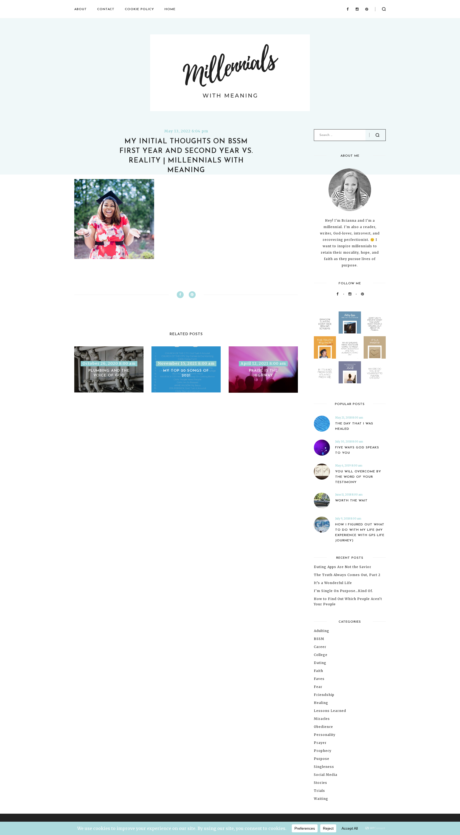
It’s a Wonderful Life (333, 583)
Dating (320, 663)
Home (170, 9)
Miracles (322, 719)
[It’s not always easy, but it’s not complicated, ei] (325, 372)
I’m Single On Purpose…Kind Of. (343, 591)
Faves (319, 679)
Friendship (324, 695)
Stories (320, 783)
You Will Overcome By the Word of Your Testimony (358, 477)
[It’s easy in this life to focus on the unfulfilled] (350, 347)
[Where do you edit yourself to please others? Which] (375, 372)
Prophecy (322, 751)
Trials (319, 791)
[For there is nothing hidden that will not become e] (375, 322)
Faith (318, 671)
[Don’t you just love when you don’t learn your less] (325, 347)
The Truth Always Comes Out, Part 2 (347, 575)
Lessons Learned (330, 711)
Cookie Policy (139, 9)
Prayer (320, 743)
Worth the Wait (351, 500)
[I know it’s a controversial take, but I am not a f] (350, 322)
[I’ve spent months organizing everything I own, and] (375, 347)
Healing (321, 703)
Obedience (323, 727)
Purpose (321, 759)
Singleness (324, 767)
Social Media (325, 775)
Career (320, 647)
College (320, 655)
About (80, 9)
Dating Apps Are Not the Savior (342, 567)
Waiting (321, 799)
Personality (324, 735)
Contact (105, 9)
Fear (318, 687)
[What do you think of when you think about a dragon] (325, 322)
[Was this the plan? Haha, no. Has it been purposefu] (350, 372)
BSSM (319, 639)
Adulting (321, 631)
